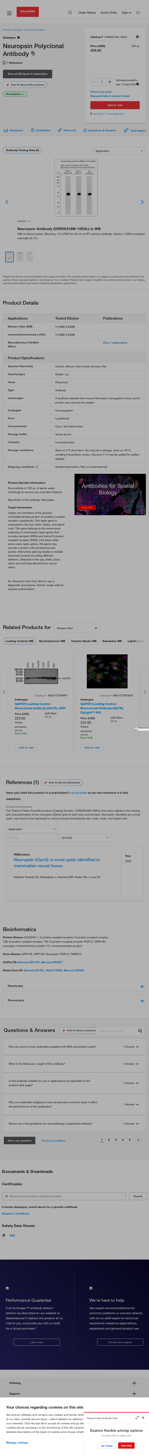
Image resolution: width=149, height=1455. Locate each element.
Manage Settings (17, 1442)
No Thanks (107, 1445)
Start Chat (126, 1445)
